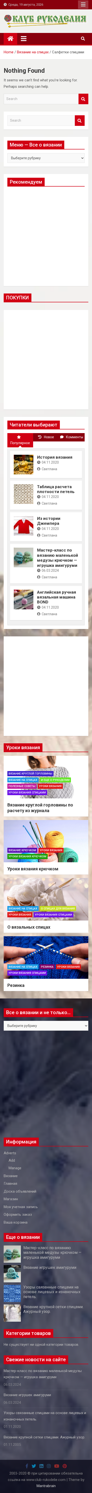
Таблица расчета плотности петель (56, 489)
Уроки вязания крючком (27, 856)
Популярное (20, 443)
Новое (49, 437)
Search (83, 99)
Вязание (11, 1176)
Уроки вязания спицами (27, 792)
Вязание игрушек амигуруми (49, 1267)
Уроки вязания (50, 786)
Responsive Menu (83, 4)
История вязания (54, 457)
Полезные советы (22, 786)
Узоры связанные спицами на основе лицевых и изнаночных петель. (51, 1292)
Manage (15, 1168)
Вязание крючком (22, 850)
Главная (10, 1183)
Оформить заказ (18, 1214)
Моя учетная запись (21, 1207)
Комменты (74, 437)
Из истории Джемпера (48, 521)
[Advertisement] (46, 236)
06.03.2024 (50, 570)
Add (12, 1160)
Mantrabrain (46, 1486)
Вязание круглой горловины (30, 773)
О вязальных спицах (28, 927)
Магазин (11, 1199)
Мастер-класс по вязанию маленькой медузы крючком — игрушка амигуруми (57, 558)
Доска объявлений (20, 1191)
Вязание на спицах (23, 780)
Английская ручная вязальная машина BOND (56, 597)
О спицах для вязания (58, 908)
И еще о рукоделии (55, 780)
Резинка (47, 966)
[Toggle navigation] (23, 38)
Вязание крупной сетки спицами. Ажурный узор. (44, 1437)
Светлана (49, 469)
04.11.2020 (50, 462)
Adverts (10, 1153)
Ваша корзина (15, 1222)
